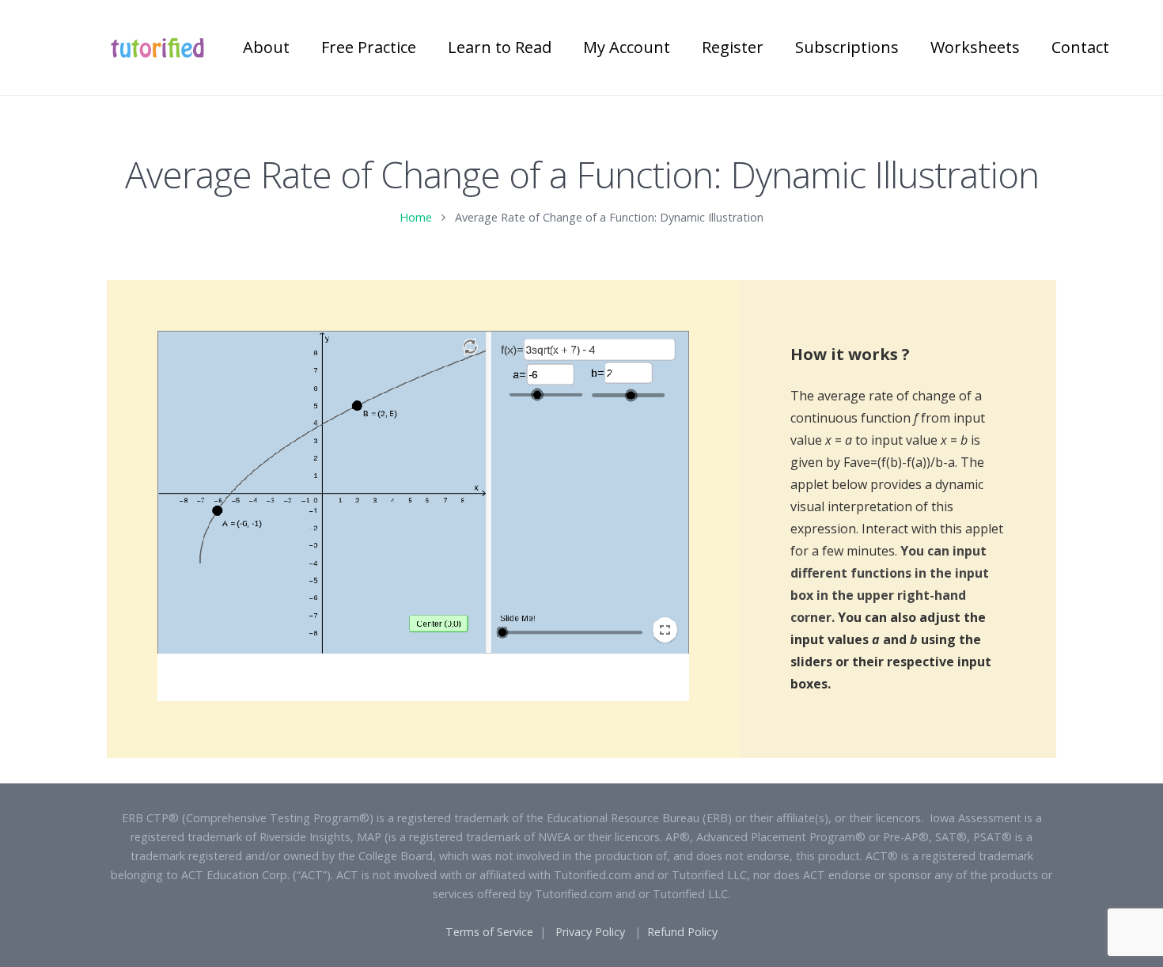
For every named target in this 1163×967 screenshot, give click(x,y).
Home (416, 217)
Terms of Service (489, 931)
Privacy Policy (590, 931)
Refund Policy (682, 931)
